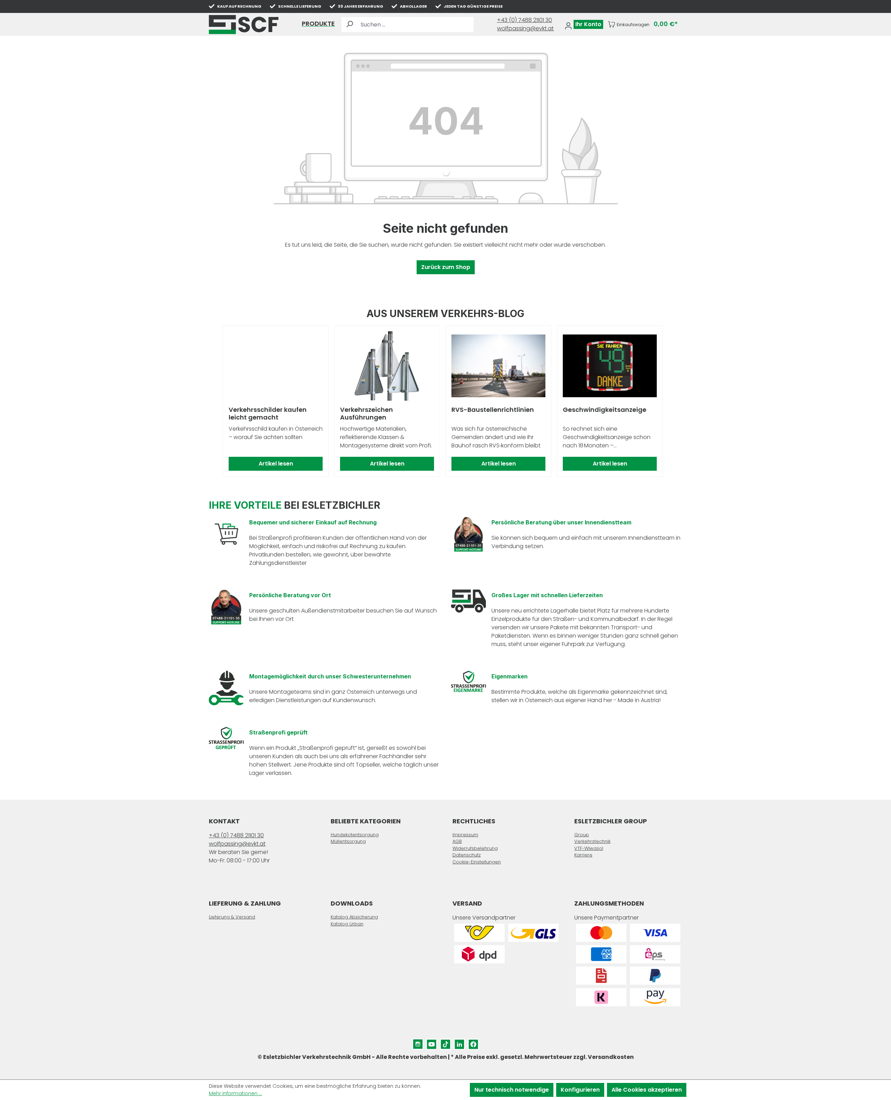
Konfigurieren (580, 1090)
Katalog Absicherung (354, 917)
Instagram (417, 1043)
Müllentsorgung (348, 841)
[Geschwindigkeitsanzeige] (610, 366)
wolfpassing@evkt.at (525, 28)
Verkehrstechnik (592, 841)
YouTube (431, 1043)
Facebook (473, 1043)
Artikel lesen (276, 464)
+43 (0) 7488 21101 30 (524, 20)
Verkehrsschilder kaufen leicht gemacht (268, 413)
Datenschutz (466, 855)
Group (581, 834)
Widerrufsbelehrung (475, 848)
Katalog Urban (347, 924)
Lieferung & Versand (232, 917)
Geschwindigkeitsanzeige (604, 410)
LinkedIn (459, 1043)
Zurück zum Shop (445, 267)
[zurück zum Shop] (243, 24)
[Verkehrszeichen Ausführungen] (387, 366)
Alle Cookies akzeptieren (647, 1090)
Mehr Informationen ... (235, 1093)
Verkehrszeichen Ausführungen (366, 413)
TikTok (445, 1043)
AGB (457, 841)
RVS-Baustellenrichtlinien (492, 410)
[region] (445, 401)
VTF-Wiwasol (588, 848)
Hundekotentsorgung (355, 834)
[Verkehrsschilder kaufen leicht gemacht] (276, 366)
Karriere (583, 855)
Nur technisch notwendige (511, 1090)
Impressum (465, 834)
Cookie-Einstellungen (476, 862)
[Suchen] (349, 24)
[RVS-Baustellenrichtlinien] (498, 366)
